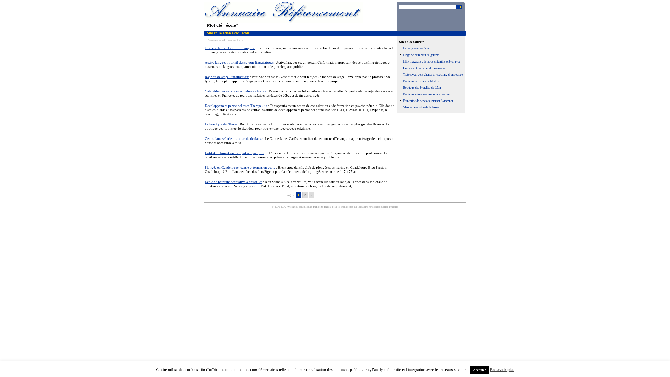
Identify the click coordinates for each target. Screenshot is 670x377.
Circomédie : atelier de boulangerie (230, 48)
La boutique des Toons (221, 124)
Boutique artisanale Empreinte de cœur (427, 94)
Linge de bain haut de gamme (421, 55)
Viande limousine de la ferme (421, 107)
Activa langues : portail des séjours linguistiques (239, 62)
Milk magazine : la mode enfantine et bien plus (431, 61)
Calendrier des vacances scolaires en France (235, 91)
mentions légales (322, 206)
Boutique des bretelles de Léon (422, 88)
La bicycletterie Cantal (416, 48)
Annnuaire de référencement (222, 39)
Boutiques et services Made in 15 (423, 81)
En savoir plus (502, 370)
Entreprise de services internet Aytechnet (428, 101)
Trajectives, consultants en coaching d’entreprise (433, 74)
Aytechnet (292, 206)
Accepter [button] (479, 370)
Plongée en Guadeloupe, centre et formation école (240, 167)
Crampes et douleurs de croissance (424, 68)
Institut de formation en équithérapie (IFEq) (235, 153)
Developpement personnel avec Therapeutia (236, 106)
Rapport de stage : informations (227, 77)
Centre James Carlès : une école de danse (234, 139)
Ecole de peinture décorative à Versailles (233, 182)
